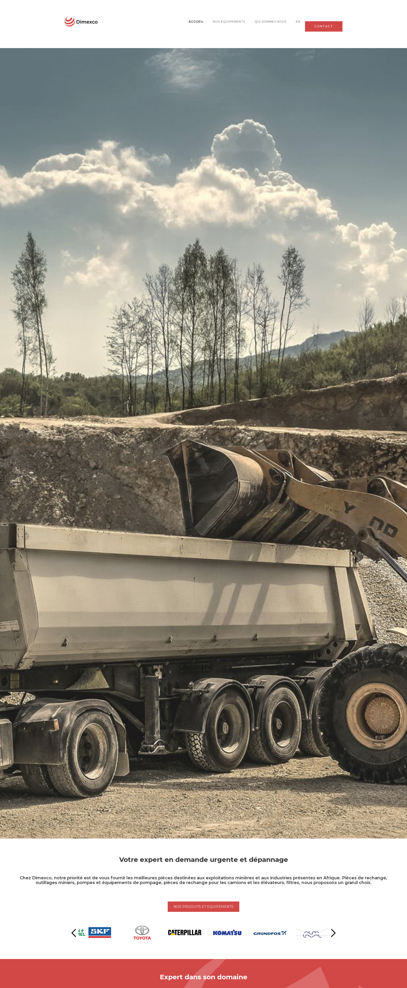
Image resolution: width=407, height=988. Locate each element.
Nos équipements (229, 21)
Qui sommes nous (270, 21)
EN (298, 21)
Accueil (196, 21)
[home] (81, 22)
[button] (74, 933)
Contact (323, 26)
